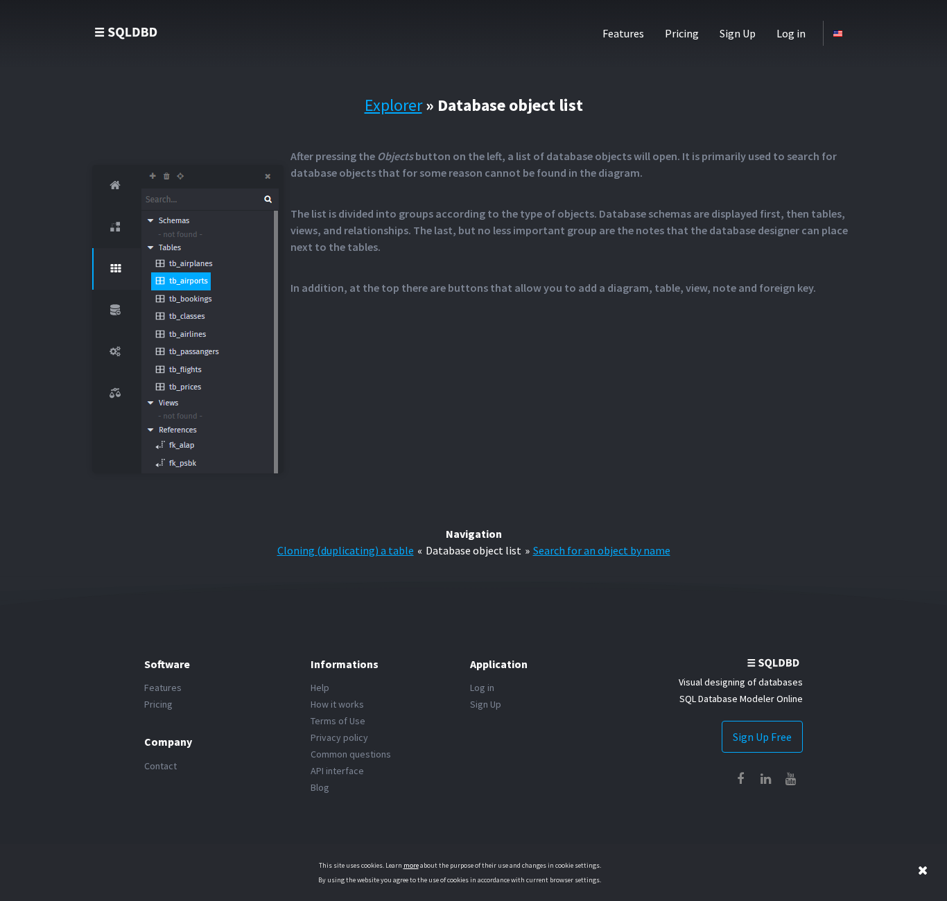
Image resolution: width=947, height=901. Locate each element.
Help (320, 687)
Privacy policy (339, 737)
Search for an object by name (601, 550)
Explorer (393, 105)
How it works (337, 704)
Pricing (682, 33)
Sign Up (738, 33)
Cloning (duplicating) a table (345, 550)
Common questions (351, 754)
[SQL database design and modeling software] (127, 32)
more (411, 865)
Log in (791, 33)
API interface (337, 770)
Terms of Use (338, 721)
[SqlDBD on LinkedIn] (765, 779)
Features (623, 33)
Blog (320, 787)
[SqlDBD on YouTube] (790, 779)
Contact (160, 766)
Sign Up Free (762, 737)
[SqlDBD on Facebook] (740, 779)
